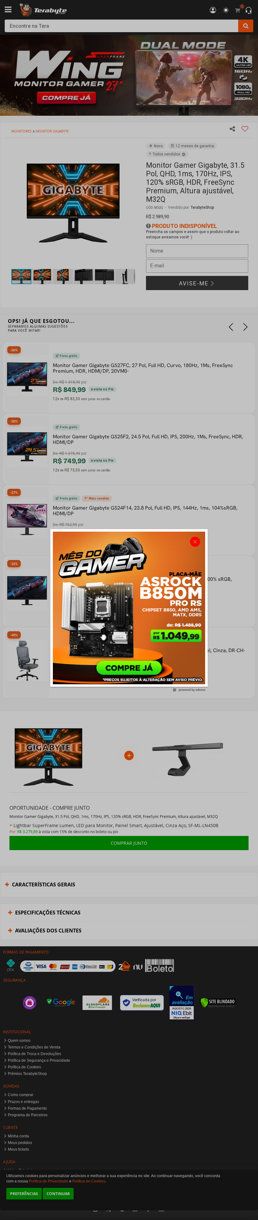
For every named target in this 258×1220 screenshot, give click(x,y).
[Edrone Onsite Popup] (129, 610)
